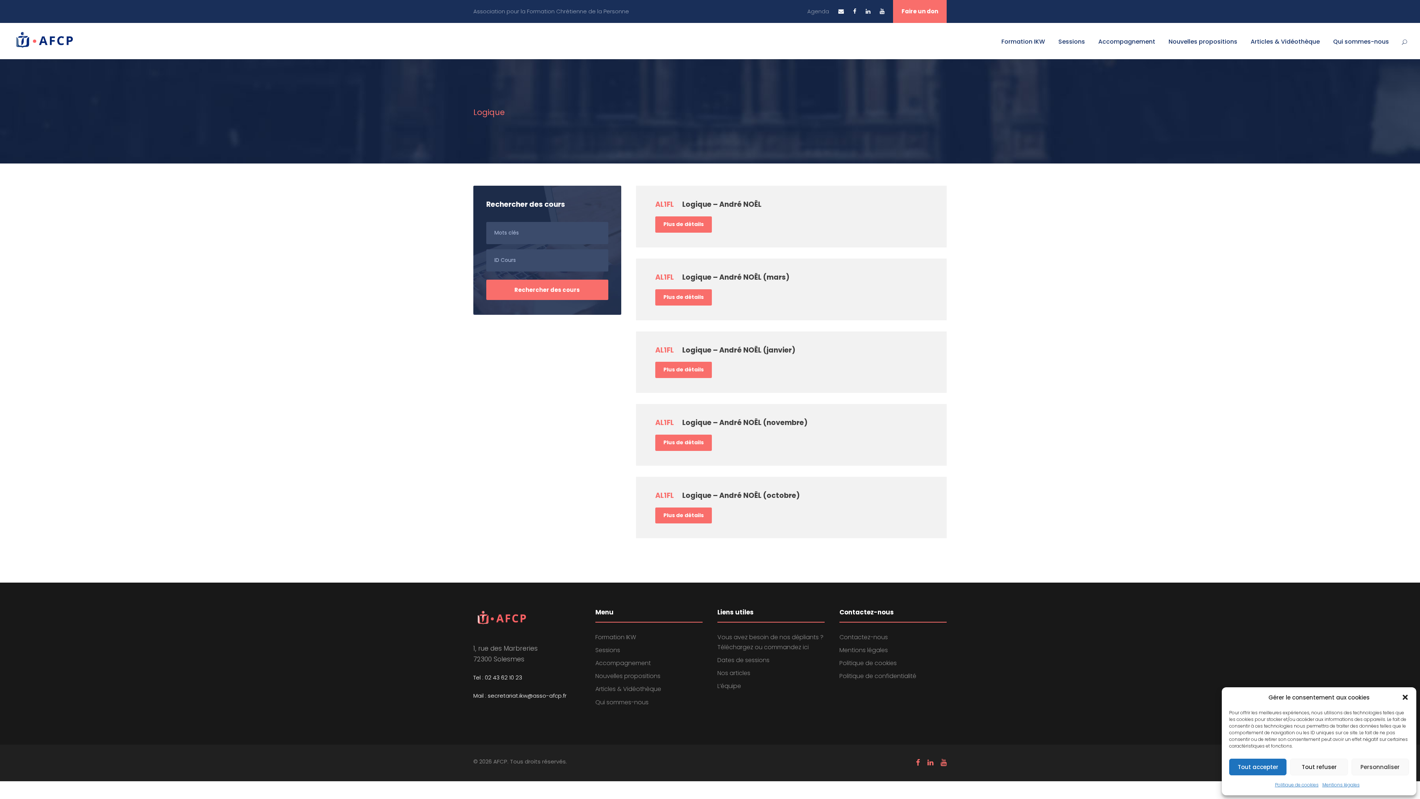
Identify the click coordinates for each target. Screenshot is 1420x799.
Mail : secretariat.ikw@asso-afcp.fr (520, 695)
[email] (841, 11)
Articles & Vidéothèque (1285, 41)
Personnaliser (1380, 767)
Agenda (818, 11)
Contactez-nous (863, 637)
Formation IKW (1023, 41)
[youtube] (882, 11)
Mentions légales (1341, 785)
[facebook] (854, 11)
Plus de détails (683, 224)
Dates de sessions (743, 660)
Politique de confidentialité (877, 676)
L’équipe (729, 686)
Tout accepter (1258, 767)
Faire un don (920, 11)
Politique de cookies (1297, 785)
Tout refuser (1319, 767)
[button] (1405, 697)
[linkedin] (868, 11)
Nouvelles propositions (1203, 41)
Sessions (1071, 41)
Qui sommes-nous (1361, 41)
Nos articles (733, 673)
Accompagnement (1126, 41)
